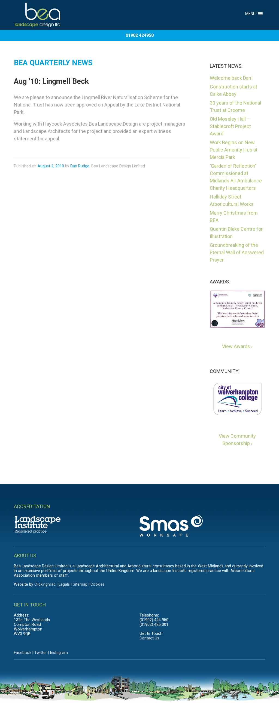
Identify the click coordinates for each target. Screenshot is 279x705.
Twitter (40, 652)
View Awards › (237, 346)
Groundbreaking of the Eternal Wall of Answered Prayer (237, 252)
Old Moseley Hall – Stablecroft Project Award (230, 126)
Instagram (59, 652)
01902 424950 (140, 35)
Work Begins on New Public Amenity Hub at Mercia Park (233, 150)
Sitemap (80, 584)
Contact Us (149, 638)
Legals (64, 584)
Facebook (22, 652)
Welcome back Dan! (231, 78)
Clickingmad (45, 584)
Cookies (97, 584)
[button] (250, 10)
